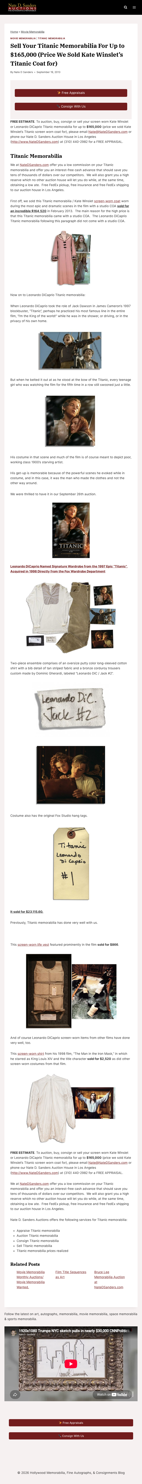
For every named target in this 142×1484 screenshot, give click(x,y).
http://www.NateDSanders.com (34, 142)
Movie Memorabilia (32, 31)
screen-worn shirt (31, 1053)
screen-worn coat (107, 201)
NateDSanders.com (34, 165)
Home (14, 31)
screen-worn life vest (33, 944)
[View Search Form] (125, 7)
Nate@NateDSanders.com (108, 132)
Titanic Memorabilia (51, 38)
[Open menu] (134, 7)
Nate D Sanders (23, 72)
